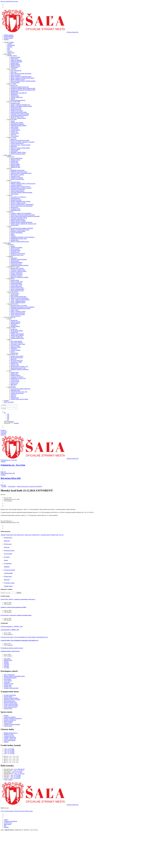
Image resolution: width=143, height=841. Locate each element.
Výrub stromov (15, 128)
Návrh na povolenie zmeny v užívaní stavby (22, 204)
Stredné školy (14, 94)
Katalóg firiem (14, 353)
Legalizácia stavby (15, 209)
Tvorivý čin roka (15, 381)
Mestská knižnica (15, 323)
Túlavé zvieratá (15, 136)
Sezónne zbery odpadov (17, 122)
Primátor (13, 246)
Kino (8, 48)
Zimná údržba (14, 151)
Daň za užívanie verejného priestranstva (21, 73)
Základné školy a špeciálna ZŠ (19, 93)
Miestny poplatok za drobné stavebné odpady (22, 78)
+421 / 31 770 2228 (19, 773)
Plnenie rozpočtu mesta (17, 281)
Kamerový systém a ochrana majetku (20, 148)
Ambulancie (14, 348)
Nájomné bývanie (15, 103)
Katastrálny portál (15, 390)
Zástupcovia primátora (16, 247)
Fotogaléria (13, 324)
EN (8, 415)
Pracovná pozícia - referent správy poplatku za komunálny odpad (16, 615)
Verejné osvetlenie (15, 149)
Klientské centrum (15, 57)
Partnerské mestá (15, 252)
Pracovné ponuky (15, 345)
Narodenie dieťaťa (15, 182)
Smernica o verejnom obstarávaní (19, 298)
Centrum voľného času (17, 97)
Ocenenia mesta (15, 380)
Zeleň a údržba (14, 127)
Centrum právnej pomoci (17, 393)
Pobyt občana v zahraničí (17, 174)
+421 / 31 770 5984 (9, 753)
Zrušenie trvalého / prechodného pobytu (21, 173)
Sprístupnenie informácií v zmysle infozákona (22, 237)
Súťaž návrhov (14, 295)
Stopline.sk (13, 394)
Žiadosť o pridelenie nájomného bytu (20, 104)
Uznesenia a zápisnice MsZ (18, 269)
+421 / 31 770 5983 (9, 752)
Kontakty (6, 39)
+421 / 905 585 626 (19, 769)
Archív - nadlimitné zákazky (18, 302)
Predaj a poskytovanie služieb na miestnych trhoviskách (25, 216)
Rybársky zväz (14, 363)
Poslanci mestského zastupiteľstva (13, 718)
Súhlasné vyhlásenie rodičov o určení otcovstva (23, 183)
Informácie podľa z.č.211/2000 (19, 305)
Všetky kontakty (8, 779)
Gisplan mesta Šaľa (9, 736)
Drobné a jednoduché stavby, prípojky (21, 201)
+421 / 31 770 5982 (9, 750)
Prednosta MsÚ (15, 162)
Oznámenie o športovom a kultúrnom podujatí (23, 214)
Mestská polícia (15, 63)
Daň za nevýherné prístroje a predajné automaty (23, 81)
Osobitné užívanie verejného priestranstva (21, 222)
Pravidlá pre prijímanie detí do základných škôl (23, 90)
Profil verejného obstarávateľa (18, 296)
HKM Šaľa (14, 359)
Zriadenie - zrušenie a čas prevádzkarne (21, 213)
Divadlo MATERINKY (17, 330)
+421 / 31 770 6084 (15, 776)
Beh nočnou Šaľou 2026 (11, 478)
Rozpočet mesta (15, 280)
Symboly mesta (15, 372)
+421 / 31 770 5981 (9, 749)
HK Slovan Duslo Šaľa (17, 357)
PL (8, 420)
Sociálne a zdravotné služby (11, 688)
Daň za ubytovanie (15, 75)
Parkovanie (13, 139)
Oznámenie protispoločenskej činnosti (20, 308)
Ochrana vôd (14, 131)
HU (8, 417)
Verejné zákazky (15, 293)
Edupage (13, 98)
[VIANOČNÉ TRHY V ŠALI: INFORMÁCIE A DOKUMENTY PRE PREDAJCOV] (24, 637)
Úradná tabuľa (11, 45)
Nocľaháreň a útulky (16, 107)
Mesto (9, 243)
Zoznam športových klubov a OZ (19, 366)
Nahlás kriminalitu (9, 36)
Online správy (11, 52)
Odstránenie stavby (16, 210)
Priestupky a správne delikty (18, 231)
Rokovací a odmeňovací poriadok (19, 277)
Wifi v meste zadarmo (16, 341)
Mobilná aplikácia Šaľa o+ (11, 733)
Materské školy (15, 91)
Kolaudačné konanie (16, 200)
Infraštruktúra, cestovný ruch (18, 378)
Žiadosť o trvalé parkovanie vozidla (20, 140)
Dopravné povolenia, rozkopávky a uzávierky (23, 142)
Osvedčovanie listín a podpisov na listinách (22, 228)
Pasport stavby (14, 207)
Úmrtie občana (14, 194)
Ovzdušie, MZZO (15, 130)
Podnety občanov (8, 38)
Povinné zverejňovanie (10, 695)
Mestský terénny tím (16, 109)
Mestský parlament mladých (18, 100)
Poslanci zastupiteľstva (17, 272)
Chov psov (13, 134)
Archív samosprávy (16, 316)
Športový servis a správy (17, 356)
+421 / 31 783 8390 (15, 778)
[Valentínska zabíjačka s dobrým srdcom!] (12, 648)
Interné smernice (15, 261)
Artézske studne (15, 133)
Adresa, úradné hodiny (17, 158)
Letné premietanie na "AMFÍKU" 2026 (10, 629)
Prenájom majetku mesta (17, 287)
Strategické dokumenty (17, 262)
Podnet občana (14, 58)
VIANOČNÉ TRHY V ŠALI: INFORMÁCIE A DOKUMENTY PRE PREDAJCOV (19, 640)
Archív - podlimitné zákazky (18, 301)
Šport (8, 49)
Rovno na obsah (5, 1)
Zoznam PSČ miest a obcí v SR (19, 391)
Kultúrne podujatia (15, 322)
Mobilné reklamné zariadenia (18, 220)
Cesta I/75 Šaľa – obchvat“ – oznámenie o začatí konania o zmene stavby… (18, 599)
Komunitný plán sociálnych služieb (20, 113)
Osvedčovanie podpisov (10, 677)
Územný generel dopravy (17, 143)
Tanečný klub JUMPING (17, 335)
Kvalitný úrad (14, 161)
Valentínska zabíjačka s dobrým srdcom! (10, 651)
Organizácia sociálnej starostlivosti (20, 115)
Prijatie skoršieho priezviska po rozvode (21, 188)
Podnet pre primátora (16, 60)
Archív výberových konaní (18, 314)
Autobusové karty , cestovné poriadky (20, 145)
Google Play (7, 811)
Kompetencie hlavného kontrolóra (19, 265)
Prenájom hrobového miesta (18, 153)
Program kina (14, 320)
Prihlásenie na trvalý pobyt (17, 170)
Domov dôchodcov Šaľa (17, 116)
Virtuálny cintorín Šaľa (10, 737)
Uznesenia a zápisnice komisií (18, 271)
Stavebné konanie (15, 198)
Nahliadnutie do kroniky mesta (19, 238)
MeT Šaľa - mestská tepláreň (18, 118)
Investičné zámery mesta (17, 255)
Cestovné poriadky (15, 350)
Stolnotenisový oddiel (16, 362)
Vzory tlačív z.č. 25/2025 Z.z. (18, 197)
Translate (16, 423)
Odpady (13, 121)
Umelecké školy (15, 95)
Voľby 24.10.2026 (9, 402)
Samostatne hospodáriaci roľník (19, 217)
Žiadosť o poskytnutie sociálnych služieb (21, 106)
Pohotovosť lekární (16, 347)
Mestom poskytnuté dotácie (18, 313)
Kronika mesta (14, 382)
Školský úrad (14, 85)
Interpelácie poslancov (16, 275)
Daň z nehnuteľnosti (16, 70)
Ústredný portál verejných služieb (19, 399)
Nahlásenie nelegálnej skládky (18, 125)
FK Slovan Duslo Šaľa (17, 360)
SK (8, 414)
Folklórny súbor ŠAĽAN (17, 333)
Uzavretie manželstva (16, 185)
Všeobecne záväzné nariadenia (19, 259)
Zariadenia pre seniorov (17, 110)
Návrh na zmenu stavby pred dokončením (21, 206)
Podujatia (9, 46)
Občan (9, 54)
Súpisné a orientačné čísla (17, 179)
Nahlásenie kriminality (16, 61)
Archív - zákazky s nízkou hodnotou (20, 299)
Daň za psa (13, 72)
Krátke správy (20, 534)
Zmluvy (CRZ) (15, 310)
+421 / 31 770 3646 (15, 775)
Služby (10, 155)
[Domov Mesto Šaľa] (39, 458)
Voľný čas (12, 317)
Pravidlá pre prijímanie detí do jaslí (20, 87)
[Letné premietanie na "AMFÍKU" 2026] (12, 626)
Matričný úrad (7, 685)
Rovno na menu (14, 1)
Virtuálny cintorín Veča (10, 739)
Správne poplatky (15, 82)
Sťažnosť (13, 235)
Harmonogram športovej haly (18, 368)
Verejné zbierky (15, 225)
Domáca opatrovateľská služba (19, 112)
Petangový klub (15, 365)
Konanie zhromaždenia (17, 232)
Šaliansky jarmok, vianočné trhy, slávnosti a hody (23, 223)
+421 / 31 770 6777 (18, 770)
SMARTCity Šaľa (15, 66)
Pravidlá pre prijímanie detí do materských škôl (23, 88)
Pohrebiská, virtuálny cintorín (18, 152)
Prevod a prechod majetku (17, 289)
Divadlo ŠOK (14, 332)
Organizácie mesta (15, 250)
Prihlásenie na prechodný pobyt (19, 171)
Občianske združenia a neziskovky (20, 369)
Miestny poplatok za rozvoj (18, 79)
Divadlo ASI (14, 329)
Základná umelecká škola (17, 338)
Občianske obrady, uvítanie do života (20, 186)
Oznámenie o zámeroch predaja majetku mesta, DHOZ (13, 607)
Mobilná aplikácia (8, 35)
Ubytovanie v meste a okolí (18, 344)
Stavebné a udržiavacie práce (18, 203)
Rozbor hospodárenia (16, 283)
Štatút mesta (14, 258)
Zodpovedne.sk (15, 397)
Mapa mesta (14, 146)
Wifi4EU (6, 742)
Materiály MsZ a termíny (17, 268)
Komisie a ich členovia (17, 274)
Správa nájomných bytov (17, 290)
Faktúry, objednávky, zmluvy (18, 311)
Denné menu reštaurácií (17, 342)
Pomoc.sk (13, 396)
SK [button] (5, 412)
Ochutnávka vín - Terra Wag (13, 465)
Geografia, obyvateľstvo (17, 377)
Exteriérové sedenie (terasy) (18, 219)
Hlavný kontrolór (15, 249)
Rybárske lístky (15, 240)
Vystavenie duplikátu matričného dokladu (21, 192)
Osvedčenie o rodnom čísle (18, 189)
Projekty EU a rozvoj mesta (18, 253)
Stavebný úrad (8, 686)
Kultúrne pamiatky (15, 375)
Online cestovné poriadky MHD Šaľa (20, 388)
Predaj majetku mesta (16, 286)
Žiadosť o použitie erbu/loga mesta (20, 241)
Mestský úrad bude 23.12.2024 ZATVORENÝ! (29, 486)
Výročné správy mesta (16, 284)
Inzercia (13, 351)
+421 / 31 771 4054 (17, 772)
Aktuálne (9, 43)
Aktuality (11, 42)
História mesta (14, 374)
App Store (23, 811)
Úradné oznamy (8, 726)
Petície (12, 234)
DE (8, 418)
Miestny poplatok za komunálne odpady (21, 76)
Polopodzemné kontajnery (17, 124)
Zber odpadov (7, 679)
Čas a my (9, 51)
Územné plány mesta (16, 264)
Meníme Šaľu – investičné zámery (41, 534)
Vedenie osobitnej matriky (17, 191)
